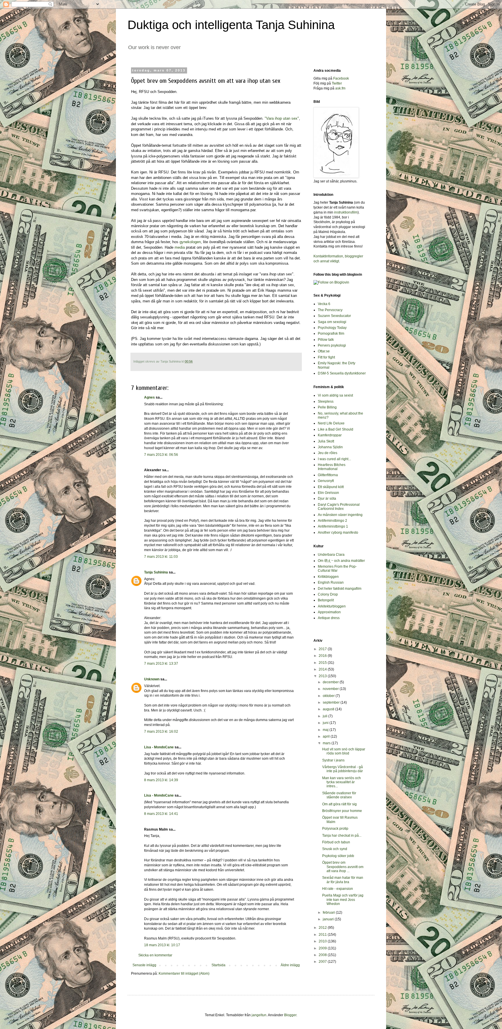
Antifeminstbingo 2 (332, 521)
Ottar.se (324, 351)
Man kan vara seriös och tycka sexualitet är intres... (341, 782)
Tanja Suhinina (156, 572)
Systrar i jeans (333, 760)
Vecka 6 (324, 304)
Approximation (329, 612)
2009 (323, 948)
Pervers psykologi (332, 345)
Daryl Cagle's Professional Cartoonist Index (339, 507)
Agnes (149, 397)
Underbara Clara (331, 555)
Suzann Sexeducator (334, 316)
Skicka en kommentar (155, 955)
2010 (323, 941)
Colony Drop (328, 594)
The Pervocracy (330, 310)
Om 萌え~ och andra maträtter (341, 561)
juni (326, 723)
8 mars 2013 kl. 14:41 (161, 814)
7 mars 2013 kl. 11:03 (161, 557)
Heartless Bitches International (331, 467)
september (331, 702)
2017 (323, 649)
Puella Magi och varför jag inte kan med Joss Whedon (342, 899)
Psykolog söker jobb (338, 856)
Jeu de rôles (327, 453)
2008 (323, 955)
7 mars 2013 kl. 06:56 (161, 455)
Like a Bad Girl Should (335, 429)
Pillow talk (326, 340)
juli (325, 716)
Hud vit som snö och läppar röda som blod (343, 751)
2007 (323, 962)
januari (329, 919)
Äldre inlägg (290, 965)
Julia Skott (326, 441)
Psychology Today (332, 328)
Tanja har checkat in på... (341, 835)
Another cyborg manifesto (338, 532)
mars (327, 743)
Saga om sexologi (332, 322)
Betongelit (326, 600)
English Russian (331, 582)
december (331, 682)
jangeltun (259, 1015)
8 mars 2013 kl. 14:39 (161, 780)
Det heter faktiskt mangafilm (339, 589)
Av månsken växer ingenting (340, 515)
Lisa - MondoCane (159, 747)
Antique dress (329, 618)
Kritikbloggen (328, 577)
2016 (323, 656)
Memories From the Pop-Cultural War (337, 568)
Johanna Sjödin (330, 447)
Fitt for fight (326, 357)
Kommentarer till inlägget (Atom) (184, 973)
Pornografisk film (331, 333)
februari (329, 912)
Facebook (341, 78)
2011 (323, 935)
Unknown (151, 679)
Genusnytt (326, 481)
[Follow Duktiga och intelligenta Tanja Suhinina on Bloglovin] (331, 282)
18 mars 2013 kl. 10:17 (162, 945)
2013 (323, 676)
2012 (323, 928)
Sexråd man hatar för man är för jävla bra (342, 880)
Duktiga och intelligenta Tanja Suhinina (231, 25)
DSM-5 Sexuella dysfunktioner (342, 373)
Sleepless (326, 401)
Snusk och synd (334, 849)
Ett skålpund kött (331, 487)
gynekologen (190, 242)
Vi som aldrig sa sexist (335, 395)
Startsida (218, 965)
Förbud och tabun (336, 842)
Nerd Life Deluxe (331, 423)
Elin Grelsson (328, 493)
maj (326, 730)
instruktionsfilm (346, 212)
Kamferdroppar (330, 435)
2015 (323, 663)
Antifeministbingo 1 (333, 526)
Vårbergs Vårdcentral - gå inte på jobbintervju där (342, 769)
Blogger (290, 1015)
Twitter (337, 83)
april (327, 736)
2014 (323, 669)
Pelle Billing (327, 407)
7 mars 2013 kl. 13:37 (161, 664)
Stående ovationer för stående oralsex (339, 795)
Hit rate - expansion (337, 889)
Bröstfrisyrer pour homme (342, 811)
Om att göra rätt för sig (339, 804)
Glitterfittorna (328, 475)
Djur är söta (327, 498)
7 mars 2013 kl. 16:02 (161, 731)
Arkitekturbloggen (332, 606)
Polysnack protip (335, 829)
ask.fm (340, 88)
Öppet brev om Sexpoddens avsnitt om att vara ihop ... (342, 867)
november (331, 689)
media (180, 247)
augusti (329, 709)
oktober (329, 696)
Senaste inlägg (144, 965)
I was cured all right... (334, 459)
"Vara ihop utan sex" (282, 118)
